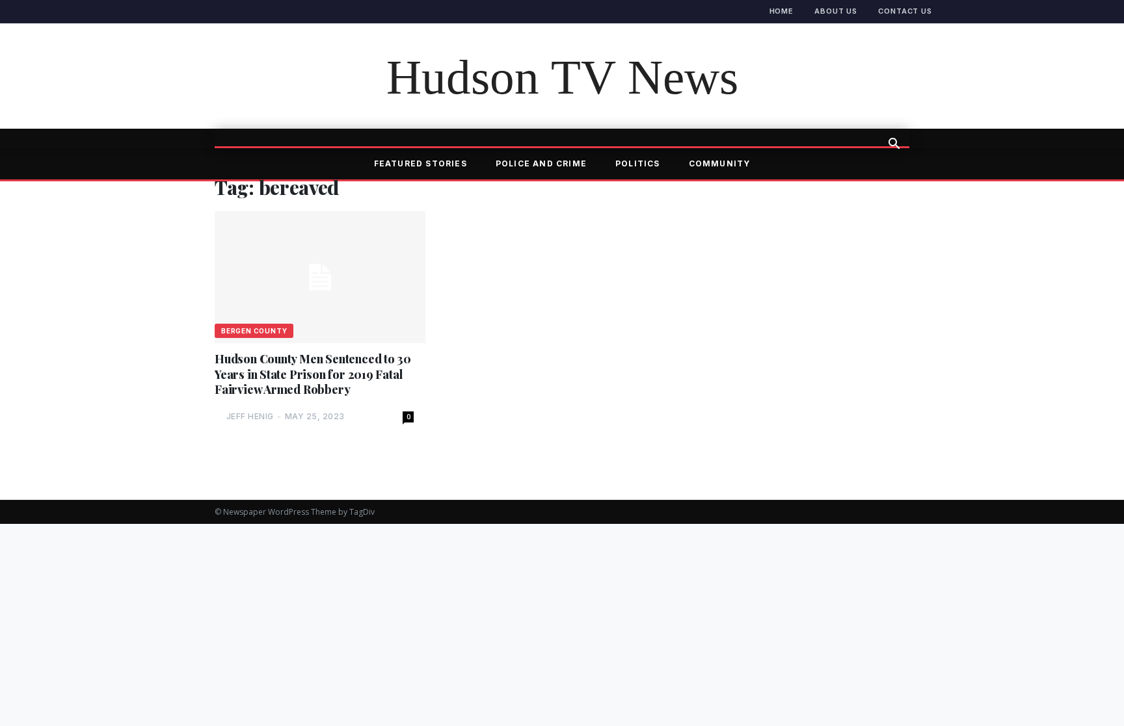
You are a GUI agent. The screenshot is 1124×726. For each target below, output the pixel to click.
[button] (893, 145)
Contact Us (905, 11)
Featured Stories (420, 163)
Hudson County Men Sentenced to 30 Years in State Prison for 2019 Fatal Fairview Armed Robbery (313, 374)
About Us (835, 11)
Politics (637, 163)
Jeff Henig (250, 416)
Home (781, 11)
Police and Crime (541, 163)
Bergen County (254, 331)
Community (720, 163)
